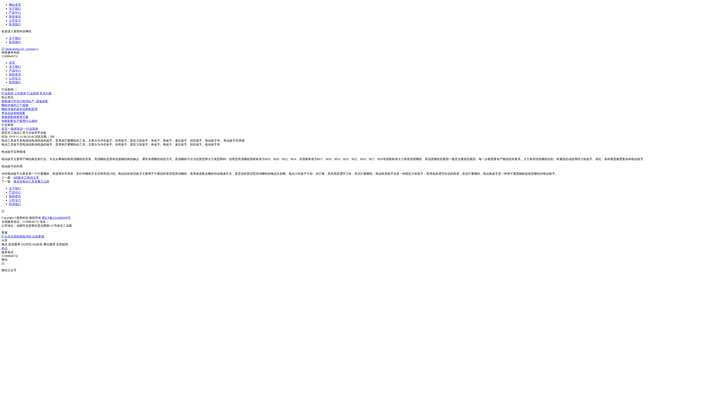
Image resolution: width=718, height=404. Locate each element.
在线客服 (37, 236)
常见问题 (46, 93)
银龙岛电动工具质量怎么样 (31, 181)
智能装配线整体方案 (14, 117)
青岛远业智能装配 (13, 113)
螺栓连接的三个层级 (14, 105)
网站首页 (15, 4)
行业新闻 (7, 89)
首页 (12, 62)
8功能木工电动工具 (26, 177)
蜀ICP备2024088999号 (56, 217)
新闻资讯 (15, 16)
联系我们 (15, 24)
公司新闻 (20, 93)
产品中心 (15, 12)
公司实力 (15, 20)
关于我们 (15, 8)
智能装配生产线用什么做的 (19, 121)
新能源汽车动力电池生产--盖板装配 (24, 101)
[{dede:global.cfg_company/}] (20, 48)
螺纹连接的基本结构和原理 (19, 109)
